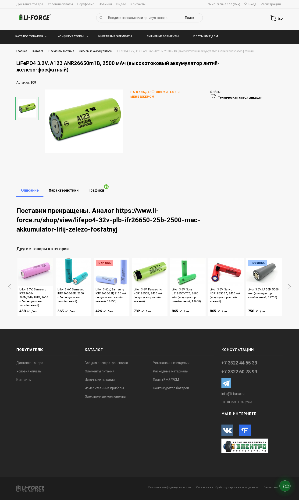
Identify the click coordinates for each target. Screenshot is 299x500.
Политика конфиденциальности (169, 487)
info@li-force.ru (233, 394)
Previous (9, 286)
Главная (21, 51)
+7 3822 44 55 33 (239, 363)
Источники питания (100, 380)
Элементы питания (61, 51)
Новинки (105, 4)
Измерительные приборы (104, 388)
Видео (121, 4)
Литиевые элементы (163, 36)
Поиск (189, 18)
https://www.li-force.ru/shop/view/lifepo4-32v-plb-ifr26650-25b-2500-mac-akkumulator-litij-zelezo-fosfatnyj (108, 220)
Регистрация (271, 4)
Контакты (138, 4)
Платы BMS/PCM (166, 380)
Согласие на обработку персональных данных (227, 487)
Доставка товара (29, 4)
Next (289, 286)
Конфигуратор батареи (171, 388)
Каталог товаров (29, 36)
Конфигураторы (71, 36)
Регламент (271, 487)
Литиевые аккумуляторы (95, 51)
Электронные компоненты (105, 396)
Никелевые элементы (115, 36)
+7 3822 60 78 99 (239, 372)
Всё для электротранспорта (106, 363)
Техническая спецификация (240, 97)
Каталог (37, 51)
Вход (252, 4)
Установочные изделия (171, 363)
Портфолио (85, 4)
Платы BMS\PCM (205, 36)
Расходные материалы (170, 371)
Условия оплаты (60, 4)
